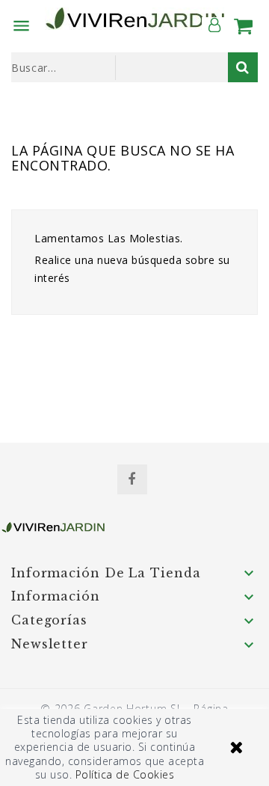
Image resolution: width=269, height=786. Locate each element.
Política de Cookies (125, 774)
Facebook (132, 479)
